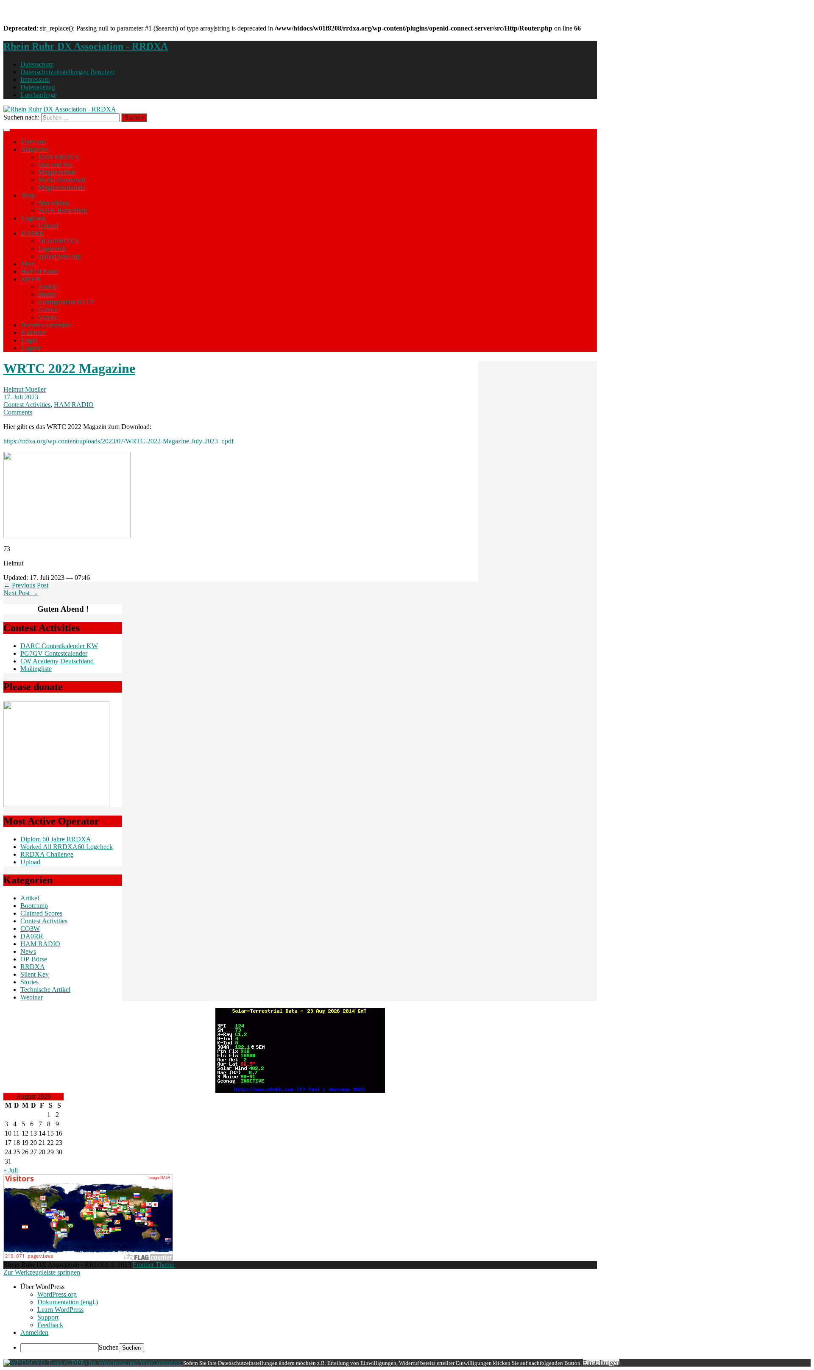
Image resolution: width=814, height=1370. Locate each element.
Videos (47, 317)
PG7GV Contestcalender (53, 653)
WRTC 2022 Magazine (69, 368)
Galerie (48, 309)
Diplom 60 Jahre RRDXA (55, 839)
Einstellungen (601, 1362)
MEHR (31, 279)
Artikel (47, 286)
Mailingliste (36, 668)
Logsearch (52, 248)
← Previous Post (25, 585)
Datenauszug (37, 87)
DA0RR (32, 233)
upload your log (59, 256)
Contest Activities (26, 404)
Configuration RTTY (66, 302)
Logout (31, 347)
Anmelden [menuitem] (34, 1332)
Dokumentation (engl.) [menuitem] (67, 1302)
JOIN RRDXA (58, 157)
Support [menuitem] (48, 1317)
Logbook (33, 218)
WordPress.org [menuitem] (57, 1294)
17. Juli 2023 (20, 397)
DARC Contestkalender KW (59, 645)
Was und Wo (55, 164)
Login (29, 340)
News (28, 951)
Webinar (31, 997)
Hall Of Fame (39, 271)
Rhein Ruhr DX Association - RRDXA (85, 46)
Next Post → (20, 592)
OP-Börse (33, 959)
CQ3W (30, 928)
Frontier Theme (153, 1264)
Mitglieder (35, 149)
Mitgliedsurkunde (61, 187)
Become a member (46, 325)
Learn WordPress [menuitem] (60, 1309)
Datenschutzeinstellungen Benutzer (67, 71)
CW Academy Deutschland (57, 661)
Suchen (109, 1347)
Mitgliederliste (57, 172)
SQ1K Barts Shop (62, 210)
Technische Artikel (45, 989)
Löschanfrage (38, 94)
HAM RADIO (74, 404)
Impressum (35, 79)
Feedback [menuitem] (50, 1324)
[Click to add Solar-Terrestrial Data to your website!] (300, 1090)
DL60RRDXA (58, 241)
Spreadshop (54, 202)
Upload (48, 225)
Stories (47, 294)
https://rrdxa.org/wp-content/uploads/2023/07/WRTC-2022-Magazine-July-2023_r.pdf (119, 441)
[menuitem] (415, 1287)
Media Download (61, 180)
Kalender (33, 332)
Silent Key (34, 974)
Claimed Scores (41, 913)
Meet (28, 263)
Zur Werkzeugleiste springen (41, 1272)
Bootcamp (34, 905)
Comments (17, 412)
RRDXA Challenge (46, 854)
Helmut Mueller (24, 389)
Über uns (33, 141)
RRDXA (32, 966)
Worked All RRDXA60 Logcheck (66, 846)
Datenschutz (36, 64)
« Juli (10, 1170)
